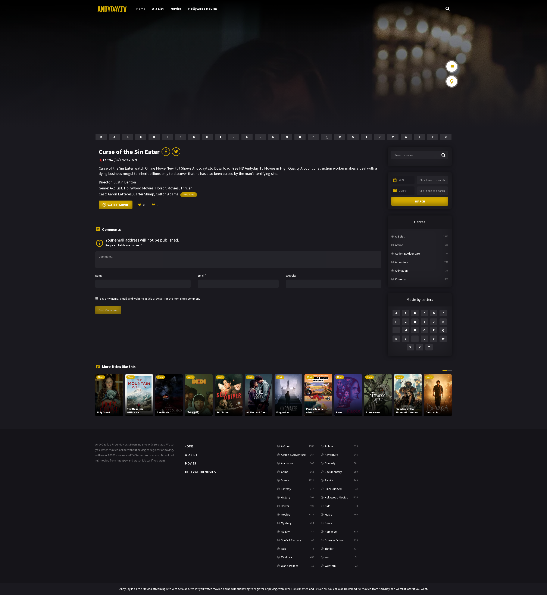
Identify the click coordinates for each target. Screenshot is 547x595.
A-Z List (158, 8)
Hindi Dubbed (333, 489)
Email (202, 275)
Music (328, 514)
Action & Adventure (407, 253)
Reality (285, 531)
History (285, 497)
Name (99, 275)
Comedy (400, 279)
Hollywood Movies (202, 8)
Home (140, 8)
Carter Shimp (143, 194)
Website (291, 275)
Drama (285, 480)
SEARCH (420, 201)
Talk (283, 549)
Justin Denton (124, 182)
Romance (331, 531)
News (328, 523)
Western (330, 566)
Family (329, 480)
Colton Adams (167, 194)
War (327, 557)
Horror (160, 188)
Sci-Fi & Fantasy (291, 540)
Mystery (286, 523)
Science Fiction (334, 540)
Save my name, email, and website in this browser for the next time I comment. (150, 298)
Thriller (186, 188)
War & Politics (289, 566)
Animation (401, 271)
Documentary (333, 472)
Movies (176, 8)
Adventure (402, 262)
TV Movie (286, 557)
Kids (327, 506)
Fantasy (286, 489)
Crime (284, 472)
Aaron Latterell (120, 194)
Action (399, 245)
